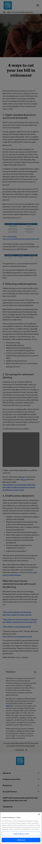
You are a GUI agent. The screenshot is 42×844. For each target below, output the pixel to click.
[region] (21, 828)
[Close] (39, 814)
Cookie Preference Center (21, 834)
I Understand (21, 840)
